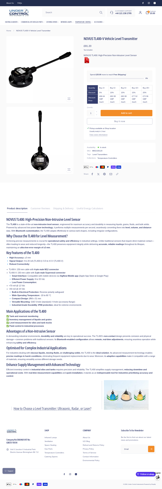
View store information (98, 135)
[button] (151, 12)
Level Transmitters (100, 154)
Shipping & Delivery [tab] (63, 208)
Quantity (90, 107)
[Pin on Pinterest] (104, 174)
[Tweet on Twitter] (98, 174)
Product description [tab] (17, 208)
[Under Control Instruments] (11, 433)
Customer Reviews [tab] (40, 208)
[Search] (101, 12)
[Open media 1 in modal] (40, 69)
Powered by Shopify (150, 484)
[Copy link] (117, 174)
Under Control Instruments (136, 484)
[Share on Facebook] (92, 174)
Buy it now (119, 121)
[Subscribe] (151, 449)
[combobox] (73, 12)
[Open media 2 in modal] (40, 140)
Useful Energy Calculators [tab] (90, 208)
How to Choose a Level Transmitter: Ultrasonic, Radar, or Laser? (52, 408)
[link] (10, 3)
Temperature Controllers (107, 158)
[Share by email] (110, 174)
